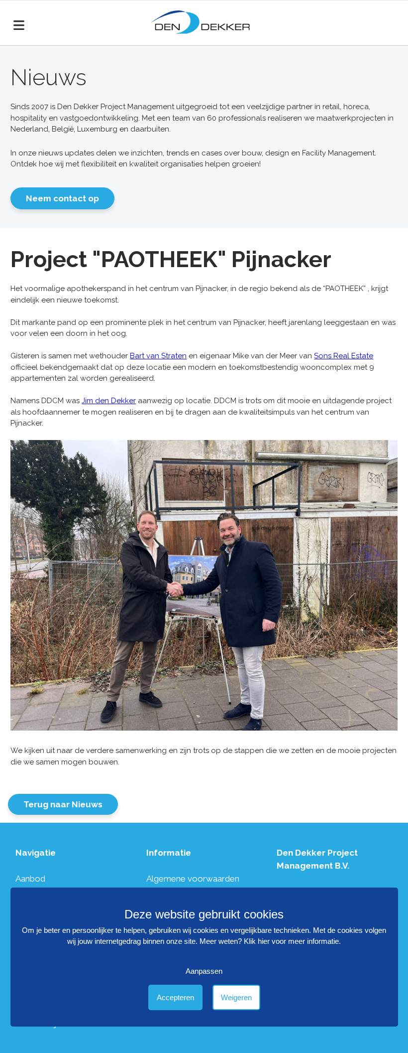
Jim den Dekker (109, 400)
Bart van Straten (158, 355)
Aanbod (30, 879)
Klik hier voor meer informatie (291, 941)
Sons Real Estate (343, 355)
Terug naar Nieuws (62, 804)
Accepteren (175, 997)
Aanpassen (204, 971)
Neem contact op (62, 198)
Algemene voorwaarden (192, 879)
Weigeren (236, 997)
